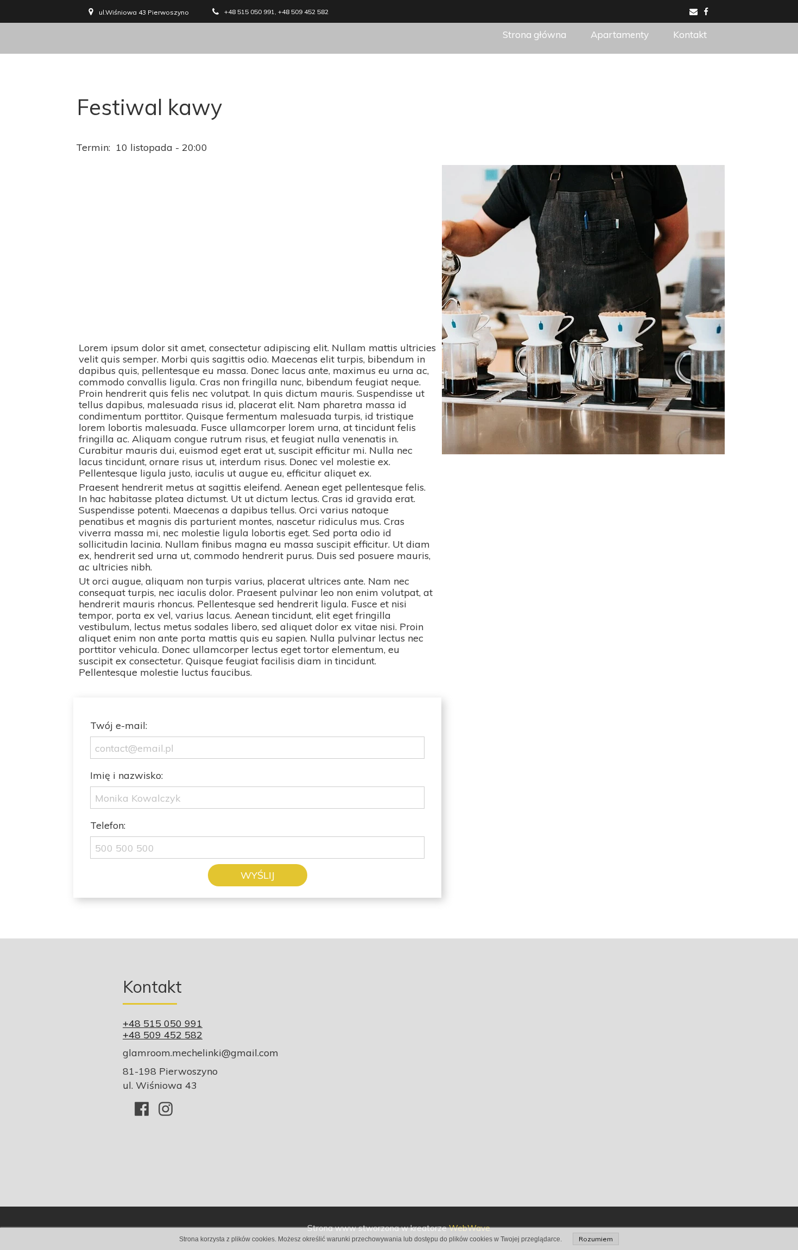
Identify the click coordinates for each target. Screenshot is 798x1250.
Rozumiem (596, 1239)
